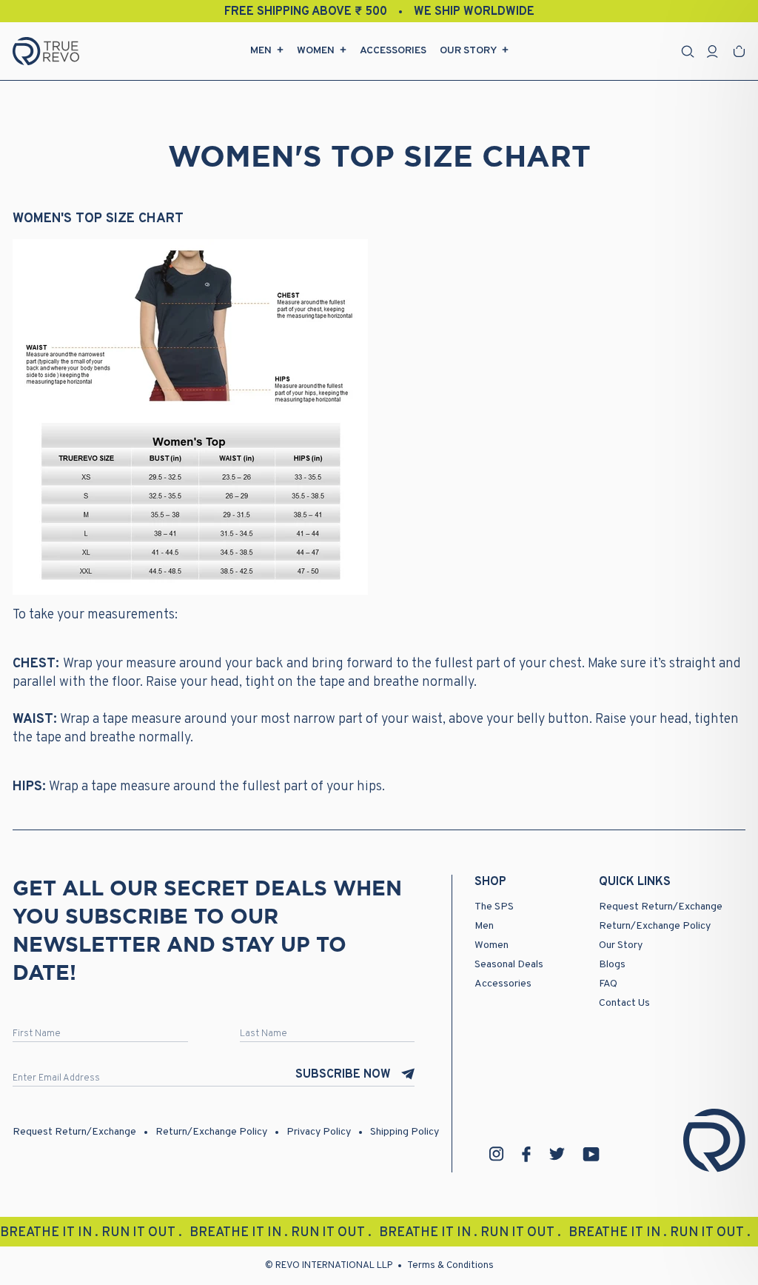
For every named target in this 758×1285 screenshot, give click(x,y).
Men (261, 50)
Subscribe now (343, 1074)
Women (316, 50)
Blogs (612, 964)
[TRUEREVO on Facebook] (526, 1154)
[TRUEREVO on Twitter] (557, 1154)
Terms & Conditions (450, 1266)
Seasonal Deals (508, 964)
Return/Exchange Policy (655, 926)
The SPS (494, 907)
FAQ (608, 984)
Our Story (468, 50)
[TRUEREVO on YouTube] (591, 1154)
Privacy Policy (318, 1132)
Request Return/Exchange (660, 907)
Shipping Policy (404, 1132)
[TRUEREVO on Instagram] (496, 1154)
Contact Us (624, 1003)
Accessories (393, 50)
